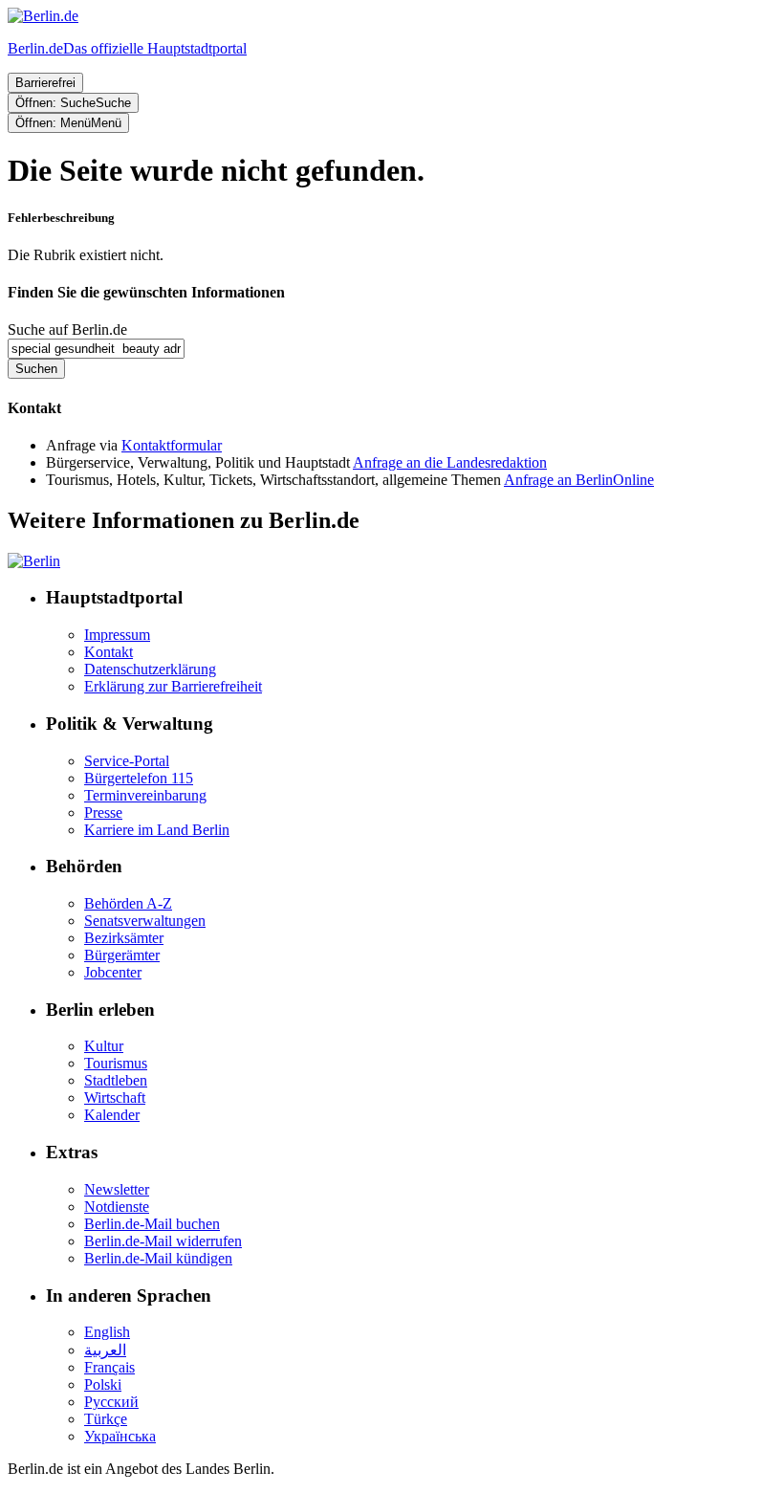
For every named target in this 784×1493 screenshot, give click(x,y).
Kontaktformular (171, 445)
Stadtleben (115, 1080)
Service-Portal (126, 761)
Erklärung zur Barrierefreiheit (173, 686)
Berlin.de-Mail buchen (152, 1224)
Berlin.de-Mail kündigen (158, 1258)
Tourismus (115, 1063)
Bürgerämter (122, 955)
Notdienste (116, 1206)
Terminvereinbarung (145, 795)
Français (109, 1367)
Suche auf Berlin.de (67, 329)
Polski (102, 1384)
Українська (120, 1436)
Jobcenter (113, 972)
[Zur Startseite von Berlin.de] (34, 561)
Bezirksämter (123, 938)
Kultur (103, 1046)
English (107, 1332)
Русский (111, 1402)
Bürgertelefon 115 (138, 778)
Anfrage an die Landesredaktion (450, 462)
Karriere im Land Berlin (156, 830)
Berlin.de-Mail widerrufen (163, 1241)
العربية (105, 1350)
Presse (103, 812)
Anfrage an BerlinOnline (579, 480)
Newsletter (116, 1189)
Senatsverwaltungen (145, 920)
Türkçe (105, 1419)
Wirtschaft (114, 1097)
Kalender (112, 1115)
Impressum (117, 634)
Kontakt (108, 652)
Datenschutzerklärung (150, 669)
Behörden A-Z (128, 903)
